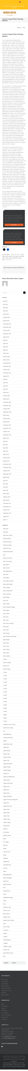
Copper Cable (5, 256)
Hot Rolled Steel (7, 865)
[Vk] (20, 270)
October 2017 (6, 510)
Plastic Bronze (6, 891)
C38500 (5, 714)
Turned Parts (6, 949)
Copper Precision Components (11, 258)
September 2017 (7, 513)
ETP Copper (6, 842)
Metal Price (6, 881)
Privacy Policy (4, 1017)
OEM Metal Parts (20, 1066)
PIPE (4, 887)
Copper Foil (6, 773)
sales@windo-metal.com (11, 1036)
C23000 (5, 698)
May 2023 (5, 307)
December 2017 (7, 503)
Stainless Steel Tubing (8, 920)
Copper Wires (6, 825)
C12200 (5, 682)
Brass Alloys (6, 564)
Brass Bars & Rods (6, 988)
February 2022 (6, 356)
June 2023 (5, 304)
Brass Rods (6, 630)
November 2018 (7, 467)
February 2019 (6, 457)
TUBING (5, 936)
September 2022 (7, 333)
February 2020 (6, 418)
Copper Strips (6, 812)
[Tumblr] (11, 270)
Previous (19, 27)
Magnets (14, 1063)
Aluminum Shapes (7, 545)
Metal (4, 871)
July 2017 (5, 519)
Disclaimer (4, 1019)
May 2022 (5, 346)
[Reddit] (18, 270)
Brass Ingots (6, 610)
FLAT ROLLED (6, 851)
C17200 (5, 688)
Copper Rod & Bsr (7, 806)
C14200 (5, 685)
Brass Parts (6, 620)
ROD (4, 904)
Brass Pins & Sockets (8, 623)
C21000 (5, 695)
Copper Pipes (4, 981)
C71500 (5, 721)
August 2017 (6, 516)
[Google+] (13, 270)
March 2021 (6, 392)
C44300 (5, 718)
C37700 (5, 711)
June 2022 (5, 343)
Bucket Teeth (20, 1063)
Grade (4, 855)
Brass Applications (7, 571)
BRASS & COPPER (7, 558)
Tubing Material (7, 940)
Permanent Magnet (8, 1064)
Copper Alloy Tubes (8, 744)
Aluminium (5, 532)
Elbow (4, 838)
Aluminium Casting (7, 535)
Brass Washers (6, 656)
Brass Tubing (6, 649)
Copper (22, 254)
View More (14, 225)
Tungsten (5, 943)
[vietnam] (20, 2)
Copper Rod (6, 803)
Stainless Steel (6, 917)
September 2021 (7, 373)
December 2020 (7, 402)
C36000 (5, 708)
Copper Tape (6, 816)
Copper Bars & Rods (6, 990)
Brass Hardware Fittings (9, 607)
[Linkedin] (16, 270)
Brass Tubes (6, 646)
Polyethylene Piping (8, 897)
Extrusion (5, 845)
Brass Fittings (4, 983)
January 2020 (6, 421)
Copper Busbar (6, 750)
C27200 (5, 701)
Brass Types (6, 652)
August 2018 (6, 477)
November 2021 (7, 366)
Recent (14, 962)
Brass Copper (6, 254)
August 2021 (6, 376)
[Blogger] (16, 1)
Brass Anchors (6, 568)
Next (24, 27)
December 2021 (7, 363)
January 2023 (6, 320)
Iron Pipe (5, 868)
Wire (4, 956)
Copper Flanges (7, 770)
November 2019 (7, 428)
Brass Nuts (6, 617)
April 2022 (5, 350)
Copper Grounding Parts (9, 776)
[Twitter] (10, 1)
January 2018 (6, 500)
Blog (2, 1004)
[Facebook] (4, 270)
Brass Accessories (7, 561)
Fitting (4, 848)
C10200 (5, 672)
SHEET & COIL (6, 910)
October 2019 (6, 431)
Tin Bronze (5, 930)
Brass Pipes (6, 626)
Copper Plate (6, 793)
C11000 (5, 675)
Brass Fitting (6, 597)
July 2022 (5, 340)
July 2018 (5, 480)
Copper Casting (7, 757)
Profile (4, 900)
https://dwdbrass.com (9, 1038)
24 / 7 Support (4, 1012)
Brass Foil (5, 600)
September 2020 (7, 412)
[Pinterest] (13, 1)
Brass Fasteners (7, 594)
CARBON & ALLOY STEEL (9, 724)
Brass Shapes (6, 639)
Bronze (5, 659)
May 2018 (5, 487)
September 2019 (7, 435)
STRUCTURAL (6, 927)
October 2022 (6, 330)
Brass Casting (6, 587)
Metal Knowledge (7, 878)
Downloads (4, 1010)
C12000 (5, 679)
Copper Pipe (6, 789)
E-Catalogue (4, 1006)
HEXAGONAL (6, 861)
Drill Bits (13, 1066)
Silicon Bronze (6, 913)
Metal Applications (7, 874)
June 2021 (5, 382)
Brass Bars (5, 574)
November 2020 (7, 405)
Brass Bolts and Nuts (8, 581)
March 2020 (6, 415)
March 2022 (6, 353)
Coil (4, 731)
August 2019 (6, 438)
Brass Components (7, 590)
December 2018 (7, 464)
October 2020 (6, 408)
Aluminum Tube (7, 548)
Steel (4, 923)
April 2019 (5, 451)
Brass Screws (6, 633)
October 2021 (6, 369)
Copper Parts (17, 256)
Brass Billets (6, 577)
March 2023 (6, 314)
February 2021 (6, 395)
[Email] (23, 270)
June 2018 (5, 483)
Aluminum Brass (7, 538)
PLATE (4, 894)
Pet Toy (9, 1066)
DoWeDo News (7, 835)
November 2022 (7, 327)
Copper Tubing (6, 822)
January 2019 (6, 461)
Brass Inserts (6, 613)
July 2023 (5, 301)
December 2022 (7, 324)
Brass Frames (6, 603)
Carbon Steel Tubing (8, 727)
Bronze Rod (6, 665)
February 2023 (6, 317)
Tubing (4, 933)
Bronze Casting (7, 662)
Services (3, 1008)
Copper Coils (11, 256)
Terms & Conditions (6, 1015)
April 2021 (5, 389)
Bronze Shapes (6, 669)
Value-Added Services (8, 953)
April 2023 (5, 311)
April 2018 (5, 490)
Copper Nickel (6, 780)
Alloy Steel (5, 528)
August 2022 (6, 337)
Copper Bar (6, 747)
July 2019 (5, 441)
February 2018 (6, 497)
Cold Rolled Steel (7, 734)
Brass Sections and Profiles (9, 636)
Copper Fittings (6, 767)
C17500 (5, 692)
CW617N (5, 829)
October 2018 (6, 470)
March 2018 (6, 493)
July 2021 (5, 379)
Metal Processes (7, 884)
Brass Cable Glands (7, 584)
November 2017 (7, 506)
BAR (4, 555)
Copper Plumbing (7, 796)
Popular (6, 962)
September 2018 (7, 474)
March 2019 (6, 454)
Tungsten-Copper (7, 946)
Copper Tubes (6, 819)
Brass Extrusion (5, 986)
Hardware (5, 858)
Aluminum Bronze (7, 541)
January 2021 (6, 399)
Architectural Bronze (8, 551)
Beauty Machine (7, 1063)
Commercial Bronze (8, 737)
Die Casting (6, 832)
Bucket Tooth (17, 1064)
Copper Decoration (7, 763)
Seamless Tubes (7, 907)
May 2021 (5, 386)
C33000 (5, 705)
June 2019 (5, 444)
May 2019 (5, 448)
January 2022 (6, 359)
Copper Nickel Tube (8, 783)
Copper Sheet (6, 809)
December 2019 (7, 425)
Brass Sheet (6, 643)
